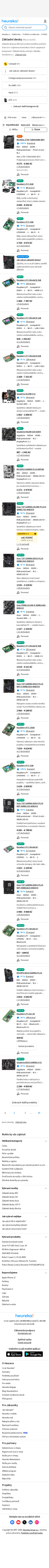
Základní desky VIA (10, 1197)
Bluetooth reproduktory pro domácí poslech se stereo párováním (24, 1165)
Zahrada (5, 1296)
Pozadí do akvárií (9, 1149)
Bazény (5, 1285)
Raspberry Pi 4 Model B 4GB (29, 646)
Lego (4, 1292)
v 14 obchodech (23, 166)
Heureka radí (7, 1417)
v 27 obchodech (23, 455)
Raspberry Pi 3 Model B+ (27, 847)
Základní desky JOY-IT (11, 1204)
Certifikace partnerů (10, 1501)
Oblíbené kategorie (12, 1141)
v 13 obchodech (23, 379)
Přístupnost (7, 1398)
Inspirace (6, 1505)
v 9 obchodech (23, 304)
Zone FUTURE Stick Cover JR (14, 1245)
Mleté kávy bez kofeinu (11, 1172)
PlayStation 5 (7, 1289)
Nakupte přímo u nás (10, 1421)
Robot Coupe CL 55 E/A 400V (14, 1257)
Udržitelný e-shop (9, 1509)
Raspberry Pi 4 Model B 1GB (29, 318)
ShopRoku (6, 1493)
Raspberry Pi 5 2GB (25, 765)
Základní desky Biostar (11, 1208)
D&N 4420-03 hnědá (10, 1253)
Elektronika (16, 34)
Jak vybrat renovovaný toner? (14, 1229)
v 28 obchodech (23, 588)
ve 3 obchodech (23, 246)
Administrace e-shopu (11, 1448)
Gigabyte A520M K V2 (26, 394)
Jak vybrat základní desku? (29, 260)
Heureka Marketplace (11, 1459)
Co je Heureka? (8, 1368)
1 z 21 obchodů (23, 544)
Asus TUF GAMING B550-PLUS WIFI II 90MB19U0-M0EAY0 (30, 685)
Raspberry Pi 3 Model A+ (27, 928)
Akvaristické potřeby (10, 1157)
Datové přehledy (9, 1467)
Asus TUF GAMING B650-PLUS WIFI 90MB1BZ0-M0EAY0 (30, 886)
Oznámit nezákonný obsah (13, 1395)
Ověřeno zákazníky (10, 1489)
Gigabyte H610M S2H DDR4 (29, 431)
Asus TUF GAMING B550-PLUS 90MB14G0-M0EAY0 (30, 560)
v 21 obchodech (23, 632)
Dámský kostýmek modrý (12, 1241)
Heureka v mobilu (9, 1413)
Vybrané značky (10, 1188)
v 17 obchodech (23, 1000)
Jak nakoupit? (8, 1410)
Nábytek (5, 1300)
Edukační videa (8, 1474)
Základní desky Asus (10, 1200)
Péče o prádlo (7, 1153)
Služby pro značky (9, 1463)
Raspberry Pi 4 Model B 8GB (29, 356)
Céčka (4, 1146)
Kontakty (6, 1372)
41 (39, 1113)
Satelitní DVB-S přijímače (12, 1169)
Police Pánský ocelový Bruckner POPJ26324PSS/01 (23, 1264)
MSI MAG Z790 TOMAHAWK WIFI (31, 139)
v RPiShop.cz (22, 1040)
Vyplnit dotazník (24, 1342)
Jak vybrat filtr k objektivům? (14, 1221)
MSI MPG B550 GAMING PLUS (29, 973)
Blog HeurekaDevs (10, 1391)
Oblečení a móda (9, 1304)
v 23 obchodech (23, 417)
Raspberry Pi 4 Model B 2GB (29, 280)
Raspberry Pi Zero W (26, 1014)
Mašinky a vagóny (9, 1161)
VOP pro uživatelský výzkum (14, 1436)
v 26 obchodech (23, 914)
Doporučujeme (9, 1272)
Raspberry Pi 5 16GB (26, 727)
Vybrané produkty (11, 1237)
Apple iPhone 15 (9, 1277)
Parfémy (5, 1281)
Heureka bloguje (9, 1387)
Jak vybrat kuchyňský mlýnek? (14, 1225)
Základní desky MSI (10, 1193)
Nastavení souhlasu (10, 1425)
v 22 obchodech (23, 713)
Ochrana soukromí (9, 1429)
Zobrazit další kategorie (24, 106)
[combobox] (24, 27)
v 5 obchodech (23, 208)
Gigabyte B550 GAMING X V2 (29, 1062)
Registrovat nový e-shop (12, 1451)
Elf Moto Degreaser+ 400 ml (13, 1249)
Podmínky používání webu (32, 1533)
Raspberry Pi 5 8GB (25, 184)
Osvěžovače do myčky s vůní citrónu (17, 1176)
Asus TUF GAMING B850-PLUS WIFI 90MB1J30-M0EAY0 (30, 805)
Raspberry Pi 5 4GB (25, 222)
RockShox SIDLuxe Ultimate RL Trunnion (19, 1261)
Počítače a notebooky (31, 34)
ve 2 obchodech (23, 342)
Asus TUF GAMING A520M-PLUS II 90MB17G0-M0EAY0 (31, 508)
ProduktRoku (7, 1497)
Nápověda (6, 1478)
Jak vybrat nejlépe (11, 1216)
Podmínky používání (10, 1375)
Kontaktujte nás (24, 1333)
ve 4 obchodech (23, 871)
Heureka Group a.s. (31, 1530)
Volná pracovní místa (10, 1379)
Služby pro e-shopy (10, 1455)
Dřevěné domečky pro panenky (15, 1180)
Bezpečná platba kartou (12, 1433)
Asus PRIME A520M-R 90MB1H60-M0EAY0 (24, 619)
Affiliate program (9, 1471)
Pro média (6, 1383)
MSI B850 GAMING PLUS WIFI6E (30, 469)
